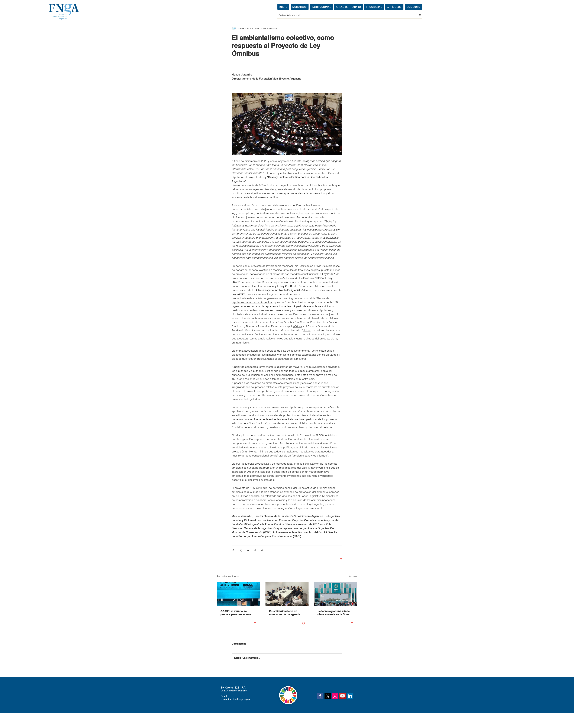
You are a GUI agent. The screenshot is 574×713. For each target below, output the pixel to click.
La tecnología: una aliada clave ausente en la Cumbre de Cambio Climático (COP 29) (335, 613)
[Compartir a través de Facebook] (233, 550)
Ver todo (353, 576)
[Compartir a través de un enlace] (255, 550)
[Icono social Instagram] (335, 696)
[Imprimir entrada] (262, 550)
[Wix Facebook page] (320, 696)
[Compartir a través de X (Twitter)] (240, 550)
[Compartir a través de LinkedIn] (247, 550)
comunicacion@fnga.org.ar (236, 699)
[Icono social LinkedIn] (350, 696)
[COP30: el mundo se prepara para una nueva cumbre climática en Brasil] (238, 594)
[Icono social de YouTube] (342, 696)
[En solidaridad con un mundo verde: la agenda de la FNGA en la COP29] (287, 594)
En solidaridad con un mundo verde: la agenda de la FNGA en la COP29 (286, 613)
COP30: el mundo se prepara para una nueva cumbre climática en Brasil (237, 613)
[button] (321, 7)
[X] (327, 696)
